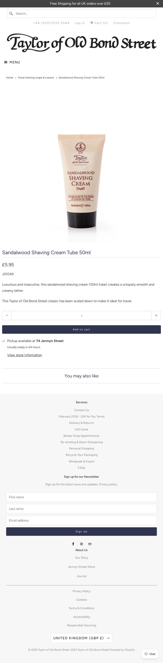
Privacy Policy (82, 591)
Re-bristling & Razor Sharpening (81, 442)
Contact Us (81, 410)
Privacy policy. (108, 484)
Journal (81, 576)
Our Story (81, 558)
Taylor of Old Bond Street (53, 649)
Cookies (81, 600)
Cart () (100, 23)
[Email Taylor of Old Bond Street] (90, 544)
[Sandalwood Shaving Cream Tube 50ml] (81, 164)
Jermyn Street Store (81, 567)
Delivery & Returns (81, 423)
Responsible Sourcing (81, 625)
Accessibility (81, 617)
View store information (24, 355)
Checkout (121, 23)
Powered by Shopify (122, 649)
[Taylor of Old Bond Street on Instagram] (81, 544)
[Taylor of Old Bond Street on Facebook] (73, 544)
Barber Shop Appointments (81, 436)
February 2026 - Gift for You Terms (82, 416)
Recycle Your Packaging (81, 455)
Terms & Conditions (81, 608)
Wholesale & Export (81, 461)
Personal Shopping (81, 448)
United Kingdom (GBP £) (79, 638)
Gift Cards (81, 429)
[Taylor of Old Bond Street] (81, 43)
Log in (80, 23)
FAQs (81, 468)
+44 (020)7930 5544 (51, 23)
